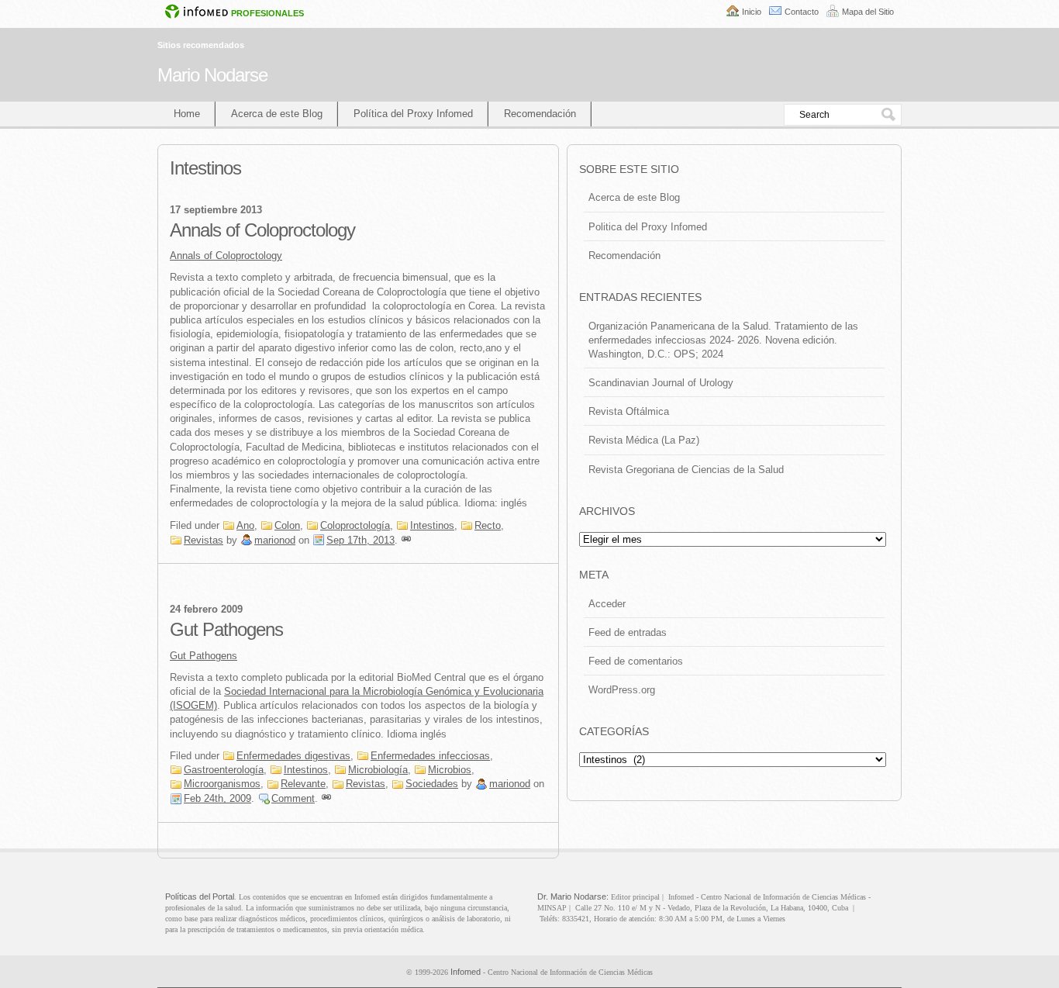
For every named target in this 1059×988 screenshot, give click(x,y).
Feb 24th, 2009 (217, 798)
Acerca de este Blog (277, 113)
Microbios (449, 770)
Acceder (607, 604)
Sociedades (431, 783)
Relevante (303, 783)
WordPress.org (621, 690)
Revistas (203, 540)
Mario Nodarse (212, 74)
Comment (293, 798)
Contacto (802, 11)
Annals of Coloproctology (262, 229)
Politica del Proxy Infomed (647, 227)
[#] (406, 540)
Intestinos (432, 525)
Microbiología (378, 770)
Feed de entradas (627, 632)
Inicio (751, 11)
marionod (274, 540)
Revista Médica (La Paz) (643, 440)
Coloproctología (355, 525)
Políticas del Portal (199, 896)
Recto (487, 525)
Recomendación (540, 113)
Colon (287, 525)
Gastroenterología (224, 770)
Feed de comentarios (635, 661)
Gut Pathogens (226, 629)
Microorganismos (222, 783)
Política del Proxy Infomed (413, 113)
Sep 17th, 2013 (360, 540)
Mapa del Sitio (868, 11)
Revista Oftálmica (628, 411)
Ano (245, 525)
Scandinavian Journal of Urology (660, 383)
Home (187, 113)
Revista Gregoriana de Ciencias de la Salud (686, 469)
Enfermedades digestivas (293, 756)
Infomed (465, 971)
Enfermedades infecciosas (430, 756)
